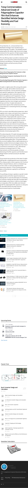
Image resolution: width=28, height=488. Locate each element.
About (2, 479)
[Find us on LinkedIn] (1, 484)
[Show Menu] (1, 2)
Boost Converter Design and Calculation (13, 395)
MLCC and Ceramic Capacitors (11, 404)
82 (12, 285)
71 (13, 261)
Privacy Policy (7, 477)
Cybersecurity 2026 (9, 331)
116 (13, 273)
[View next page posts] (15, 296)
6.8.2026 (9, 285)
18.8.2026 (9, 267)
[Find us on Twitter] (3, 484)
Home (2, 477)
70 (13, 279)
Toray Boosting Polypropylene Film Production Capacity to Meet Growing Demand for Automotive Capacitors (13, 80)
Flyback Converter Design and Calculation (14, 414)
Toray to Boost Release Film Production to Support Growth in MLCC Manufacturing (5, 222)
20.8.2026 (9, 241)
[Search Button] (26, 2)
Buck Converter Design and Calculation (9, 388)
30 (13, 267)
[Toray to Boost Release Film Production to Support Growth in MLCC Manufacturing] (6, 215)
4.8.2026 (9, 291)
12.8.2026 (9, 279)
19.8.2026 (9, 255)
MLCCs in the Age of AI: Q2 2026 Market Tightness (16, 418)
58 (13, 255)
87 (13, 241)
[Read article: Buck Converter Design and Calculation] (14, 376)
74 (13, 247)
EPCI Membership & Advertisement (18, 477)
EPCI (3, 472)
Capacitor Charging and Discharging (13, 423)
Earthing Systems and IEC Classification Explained (16, 409)
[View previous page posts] (13, 296)
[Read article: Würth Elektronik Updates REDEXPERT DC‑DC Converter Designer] (2, 283)
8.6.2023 (2, 27)
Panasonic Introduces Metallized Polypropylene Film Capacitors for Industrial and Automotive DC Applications (17, 252)
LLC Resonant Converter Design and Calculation (15, 400)
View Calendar (4, 340)
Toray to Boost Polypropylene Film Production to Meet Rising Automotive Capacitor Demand (12, 72)
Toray (5, 231)
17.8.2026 (9, 273)
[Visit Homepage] (14, 2)
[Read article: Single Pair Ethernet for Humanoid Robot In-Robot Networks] (2, 271)
